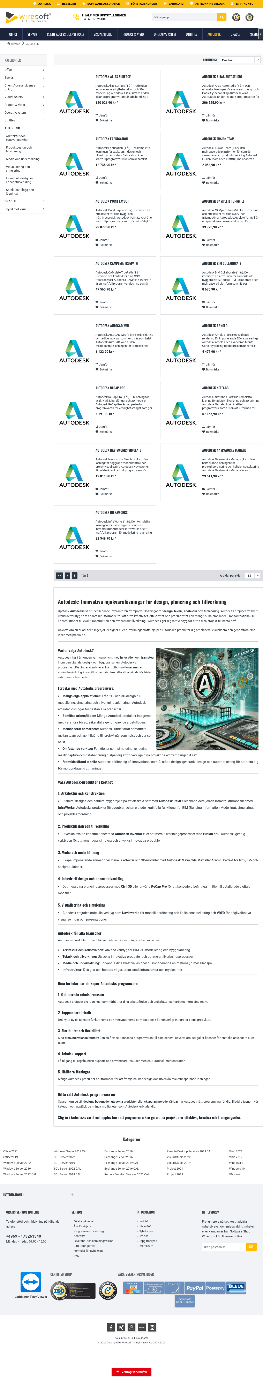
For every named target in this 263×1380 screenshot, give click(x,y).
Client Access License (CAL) (20, 87)
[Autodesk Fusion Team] (180, 165)
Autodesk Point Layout (112, 201)
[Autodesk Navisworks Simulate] (74, 476)
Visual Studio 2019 (179, 1162)
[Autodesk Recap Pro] (74, 414)
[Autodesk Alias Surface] (74, 103)
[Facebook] (111, 1327)
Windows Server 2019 (17, 1168)
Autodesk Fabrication (112, 139)
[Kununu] (142, 1327)
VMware (234, 1174)
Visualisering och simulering (18, 168)
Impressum (146, 1245)
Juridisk (144, 1221)
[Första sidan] (59, 575)
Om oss (143, 1236)
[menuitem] (173, 3)
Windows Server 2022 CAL (20, 1174)
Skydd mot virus (16, 209)
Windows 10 (237, 1168)
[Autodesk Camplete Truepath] (74, 290)
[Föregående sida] (67, 575)
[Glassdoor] (131, 1327)
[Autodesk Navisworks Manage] (180, 476)
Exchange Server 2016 (118, 1157)
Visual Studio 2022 (179, 1157)
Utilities (10, 120)
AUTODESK (12, 128)
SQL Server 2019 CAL (67, 1174)
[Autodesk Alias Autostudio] (180, 103)
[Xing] (121, 1327)
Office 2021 (10, 1151)
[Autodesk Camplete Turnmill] (180, 227)
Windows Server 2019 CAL (70, 1151)
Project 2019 (175, 1174)
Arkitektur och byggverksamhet (17, 138)
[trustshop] (108, 1290)
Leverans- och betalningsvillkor (93, 1241)
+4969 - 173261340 (23, 1236)
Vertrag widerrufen (134, 1372)
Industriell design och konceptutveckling (20, 180)
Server (9, 78)
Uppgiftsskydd (148, 1241)
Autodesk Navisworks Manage (224, 450)
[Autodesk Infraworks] (74, 539)
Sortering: (210, 60)
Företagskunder (84, 1221)
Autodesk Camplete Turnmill (223, 201)
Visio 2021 (235, 1151)
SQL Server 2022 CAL (67, 1168)
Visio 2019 (235, 1157)
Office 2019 (10, 1157)
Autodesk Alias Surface (113, 77)
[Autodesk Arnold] (180, 352)
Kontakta (79, 1236)
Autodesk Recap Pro (110, 388)
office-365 (145, 1226)
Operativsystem (15, 112)
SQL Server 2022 (64, 1157)
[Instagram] (152, 1327)
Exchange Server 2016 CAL (121, 1168)
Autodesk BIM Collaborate (221, 263)
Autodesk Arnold (214, 326)
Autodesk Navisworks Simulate (118, 450)
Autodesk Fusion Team (218, 139)
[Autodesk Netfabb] (180, 414)
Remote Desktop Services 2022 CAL (127, 1174)
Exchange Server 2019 (118, 1151)
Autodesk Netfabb (215, 388)
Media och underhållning (22, 159)
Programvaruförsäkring (89, 1231)
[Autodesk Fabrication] (74, 165)
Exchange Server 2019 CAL (121, 1162)
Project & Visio (15, 105)
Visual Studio (14, 97)
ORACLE (10, 201)
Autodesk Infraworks (112, 512)
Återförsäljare (82, 1226)
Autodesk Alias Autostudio (222, 77)
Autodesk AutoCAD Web (112, 326)
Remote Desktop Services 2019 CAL (189, 1151)
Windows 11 (237, 1162)
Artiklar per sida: (230, 575)
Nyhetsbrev (146, 1231)
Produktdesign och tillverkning (19, 149)
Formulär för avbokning (89, 1250)
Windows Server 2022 (17, 1162)
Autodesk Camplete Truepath (117, 263)
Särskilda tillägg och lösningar (20, 191)
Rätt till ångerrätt (84, 1245)
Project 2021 (175, 1168)
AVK (76, 1255)
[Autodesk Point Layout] (74, 227)
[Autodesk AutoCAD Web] (74, 352)
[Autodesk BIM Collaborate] (180, 290)
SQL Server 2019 (64, 1162)
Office (9, 70)
